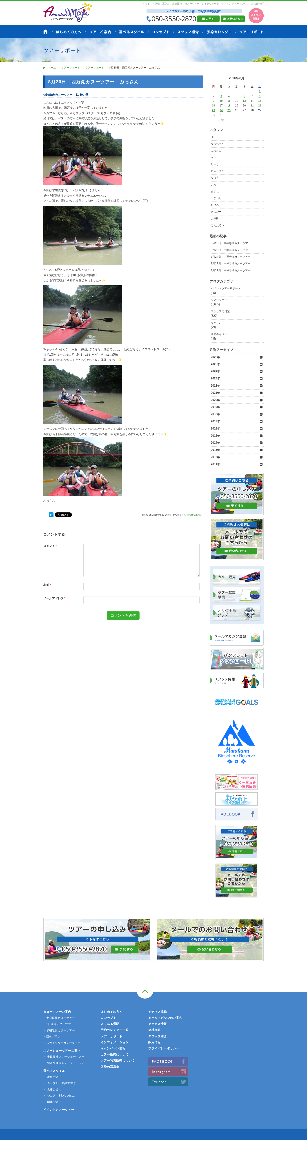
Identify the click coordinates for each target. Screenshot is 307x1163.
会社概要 (154, 1030)
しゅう (215, 164)
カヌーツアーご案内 (57, 1011)
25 (229, 110)
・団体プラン (52, 1036)
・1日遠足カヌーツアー (58, 1024)
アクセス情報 (157, 1024)
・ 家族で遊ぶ (52, 1077)
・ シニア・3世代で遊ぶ (59, 1095)
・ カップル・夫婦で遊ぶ (59, 1083)
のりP (214, 218)
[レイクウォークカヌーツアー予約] (236, 856)
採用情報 (154, 1042)
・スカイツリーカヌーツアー (62, 1042)
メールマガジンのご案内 (165, 1017)
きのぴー (216, 211)
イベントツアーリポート (225, 288)
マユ (213, 157)
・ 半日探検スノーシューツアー (64, 1056)
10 (221, 100)
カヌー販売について (115, 1054)
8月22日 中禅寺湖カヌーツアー (231, 270)
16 (213, 105)
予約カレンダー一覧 (115, 1030)
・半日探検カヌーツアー (59, 1017)
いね (213, 184)
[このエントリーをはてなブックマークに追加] (51, 514)
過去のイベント (220, 334)
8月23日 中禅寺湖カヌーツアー (231, 263)
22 (259, 105)
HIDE (214, 137)
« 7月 (221, 120)
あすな (215, 191)
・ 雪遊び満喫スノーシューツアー (65, 1063)
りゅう (215, 177)
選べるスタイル (54, 1070)
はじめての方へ (111, 1011)
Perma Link (194, 514)
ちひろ (215, 204)
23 (213, 110)
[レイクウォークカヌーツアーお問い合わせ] (236, 895)
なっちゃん (217, 143)
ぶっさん (216, 150)
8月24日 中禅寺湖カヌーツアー (231, 256)
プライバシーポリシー (163, 1048)
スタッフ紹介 (157, 1036)
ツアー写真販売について (118, 1060)
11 (228, 100)
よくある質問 (110, 1024)
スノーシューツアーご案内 (61, 1050)
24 (221, 110)
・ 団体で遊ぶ (52, 1101)
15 (259, 100)
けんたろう (217, 225)
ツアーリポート (220, 299)
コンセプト (108, 1017)
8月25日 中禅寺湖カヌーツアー (231, 243)
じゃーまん (217, 171)
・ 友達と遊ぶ (52, 1089)
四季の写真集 (110, 1066)
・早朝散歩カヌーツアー (59, 1030)
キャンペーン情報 (113, 1048)
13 (244, 100)
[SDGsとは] (236, 707)
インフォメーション (115, 1042)
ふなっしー (217, 198)
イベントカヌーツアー (58, 1109)
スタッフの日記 (220, 311)
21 (252, 105)
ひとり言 (216, 322)
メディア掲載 (157, 1011)
